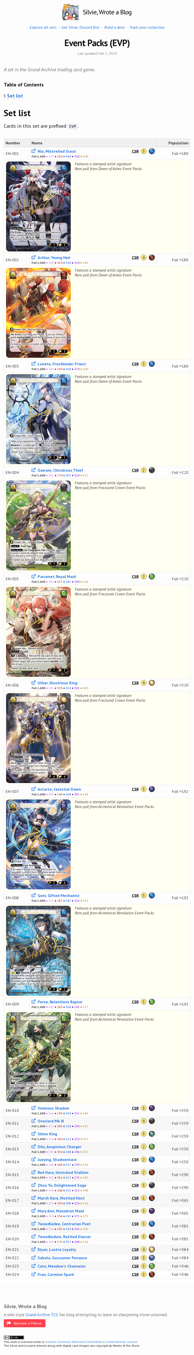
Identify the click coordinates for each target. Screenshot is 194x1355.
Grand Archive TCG (42, 1314)
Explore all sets (43, 27)
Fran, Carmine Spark (55, 1274)
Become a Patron (27, 1323)
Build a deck (114, 27)
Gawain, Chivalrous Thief (60, 470)
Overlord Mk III (50, 1120)
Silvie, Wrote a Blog (107, 12)
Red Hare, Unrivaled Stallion (62, 1172)
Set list (15, 95)
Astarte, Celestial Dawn (59, 789)
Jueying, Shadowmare (57, 1159)
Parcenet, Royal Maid (56, 576)
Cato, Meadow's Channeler (61, 1266)
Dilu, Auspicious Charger (59, 1146)
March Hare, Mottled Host (61, 1198)
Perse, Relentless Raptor (60, 1001)
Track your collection (147, 27)
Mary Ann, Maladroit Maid (60, 1210)
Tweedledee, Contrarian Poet (64, 1223)
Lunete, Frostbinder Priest (61, 363)
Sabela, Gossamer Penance (62, 1257)
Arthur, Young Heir (53, 257)
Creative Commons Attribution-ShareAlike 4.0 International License (91, 1342)
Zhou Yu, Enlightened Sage (61, 1185)
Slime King (47, 1133)
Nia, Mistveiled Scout (56, 151)
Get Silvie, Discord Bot (80, 27)
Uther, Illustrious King (57, 682)
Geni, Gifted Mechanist (58, 895)
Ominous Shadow (53, 1108)
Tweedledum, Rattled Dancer (64, 1236)
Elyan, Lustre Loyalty (56, 1249)
